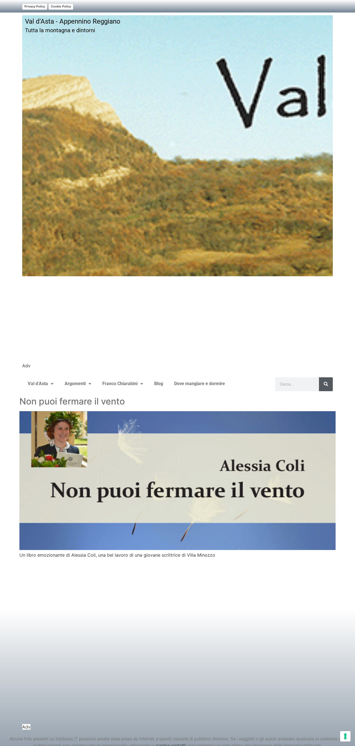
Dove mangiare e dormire (199, 383)
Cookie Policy (61, 6)
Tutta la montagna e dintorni (60, 30)
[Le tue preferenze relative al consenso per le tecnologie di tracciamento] (345, 736)
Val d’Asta (38, 383)
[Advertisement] (177, 323)
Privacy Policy (34, 6)
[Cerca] (326, 384)
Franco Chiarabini (120, 383)
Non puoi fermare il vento (72, 401)
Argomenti (75, 383)
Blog (158, 383)
